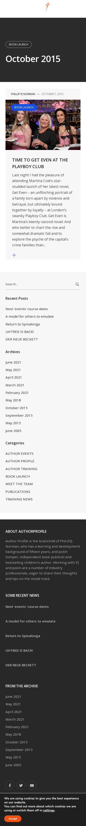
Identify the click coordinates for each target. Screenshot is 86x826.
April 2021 (14, 377)
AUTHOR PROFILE (20, 461)
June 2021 (13, 362)
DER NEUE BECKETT (22, 339)
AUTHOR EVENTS (20, 453)
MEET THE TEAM (19, 484)
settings (48, 810)
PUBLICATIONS (18, 491)
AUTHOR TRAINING (21, 468)
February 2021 (17, 392)
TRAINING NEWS (19, 499)
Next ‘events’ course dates (27, 309)
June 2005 (13, 430)
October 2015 (17, 408)
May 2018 (13, 400)
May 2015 (13, 423)
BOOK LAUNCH (18, 44)
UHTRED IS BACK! (20, 331)
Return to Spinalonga (23, 324)
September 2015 (19, 415)
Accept (13, 818)
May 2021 (13, 369)
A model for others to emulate (30, 316)
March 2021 (15, 385)
